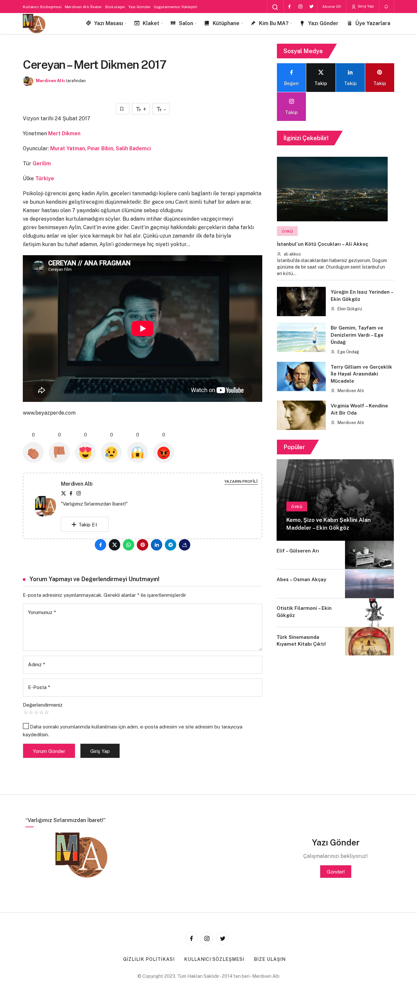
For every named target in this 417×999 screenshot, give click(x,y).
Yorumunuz (42, 612)
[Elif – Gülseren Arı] (369, 555)
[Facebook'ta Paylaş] (100, 545)
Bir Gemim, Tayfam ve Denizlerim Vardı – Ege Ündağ (357, 335)
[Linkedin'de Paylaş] (156, 545)
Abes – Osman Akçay (301, 579)
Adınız (36, 664)
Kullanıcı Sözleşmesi (42, 7)
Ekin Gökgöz (349, 308)
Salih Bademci (133, 148)
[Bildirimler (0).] (386, 7)
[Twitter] (311, 6)
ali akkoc (292, 254)
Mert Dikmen (64, 133)
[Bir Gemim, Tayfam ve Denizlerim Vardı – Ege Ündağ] (301, 337)
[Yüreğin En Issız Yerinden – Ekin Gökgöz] (301, 301)
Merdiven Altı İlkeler (83, 7)
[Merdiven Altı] (34, 24)
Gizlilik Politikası (149, 959)
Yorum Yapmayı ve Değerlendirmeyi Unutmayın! (94, 579)
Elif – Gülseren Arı (298, 550)
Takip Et (88, 524)
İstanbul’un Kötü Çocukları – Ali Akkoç (322, 244)
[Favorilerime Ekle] (122, 108)
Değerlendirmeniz (43, 705)
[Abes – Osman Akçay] (369, 583)
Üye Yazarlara (372, 23)
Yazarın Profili (241, 481)
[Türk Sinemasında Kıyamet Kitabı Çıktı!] (369, 641)
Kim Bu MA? (274, 23)
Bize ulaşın (115, 7)
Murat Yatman (67, 148)
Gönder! (336, 871)
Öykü (287, 231)
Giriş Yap (365, 6)
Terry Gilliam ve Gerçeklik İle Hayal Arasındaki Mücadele (361, 374)
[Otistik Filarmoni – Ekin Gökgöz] (369, 612)
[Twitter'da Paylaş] (114, 545)
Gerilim (42, 163)
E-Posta (39, 687)
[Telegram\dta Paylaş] (170, 545)
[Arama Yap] (275, 7)
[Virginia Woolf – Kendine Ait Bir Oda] (301, 415)
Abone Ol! (331, 6)
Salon (186, 23)
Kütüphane (226, 23)
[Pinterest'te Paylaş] (142, 545)
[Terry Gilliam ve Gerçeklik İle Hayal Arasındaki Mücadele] (301, 376)
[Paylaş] (184, 545)
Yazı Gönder (139, 7)
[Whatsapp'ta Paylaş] (128, 545)
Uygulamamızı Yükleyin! (175, 7)
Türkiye (44, 178)
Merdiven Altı (50, 80)
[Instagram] (300, 6)
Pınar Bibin (100, 148)
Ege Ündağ (348, 351)
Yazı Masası (108, 23)
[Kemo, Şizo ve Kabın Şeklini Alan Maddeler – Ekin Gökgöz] (335, 500)
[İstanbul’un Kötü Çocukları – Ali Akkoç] (332, 189)
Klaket (151, 23)
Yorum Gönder (49, 751)
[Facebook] (289, 6)
